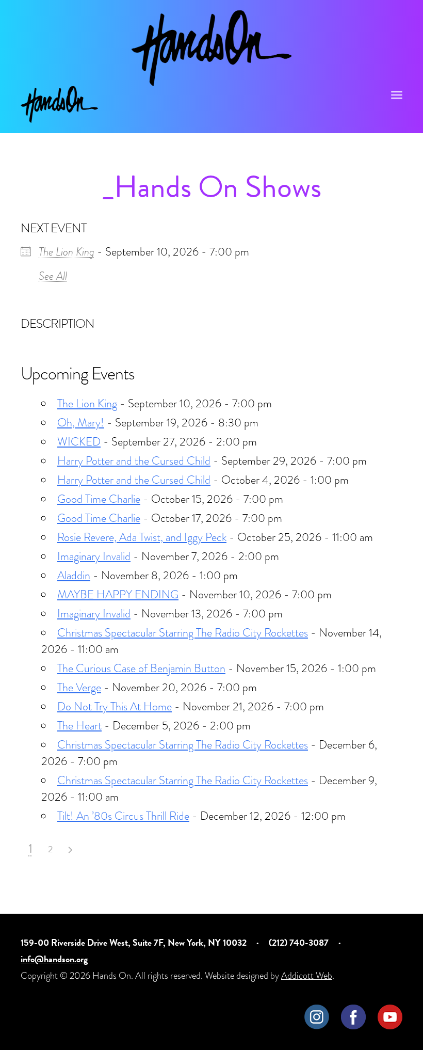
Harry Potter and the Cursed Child (133, 461)
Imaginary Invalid (94, 556)
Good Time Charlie (98, 499)
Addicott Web (306, 975)
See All (53, 276)
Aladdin (73, 575)
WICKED (79, 442)
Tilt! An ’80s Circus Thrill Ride (123, 816)
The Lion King (66, 252)
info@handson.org (54, 959)
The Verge (79, 687)
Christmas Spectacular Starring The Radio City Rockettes (182, 633)
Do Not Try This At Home (114, 706)
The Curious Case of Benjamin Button (141, 668)
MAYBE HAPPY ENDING (117, 594)
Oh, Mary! (80, 423)
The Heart (79, 726)
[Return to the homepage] (211, 48)
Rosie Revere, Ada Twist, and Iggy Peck (141, 537)
